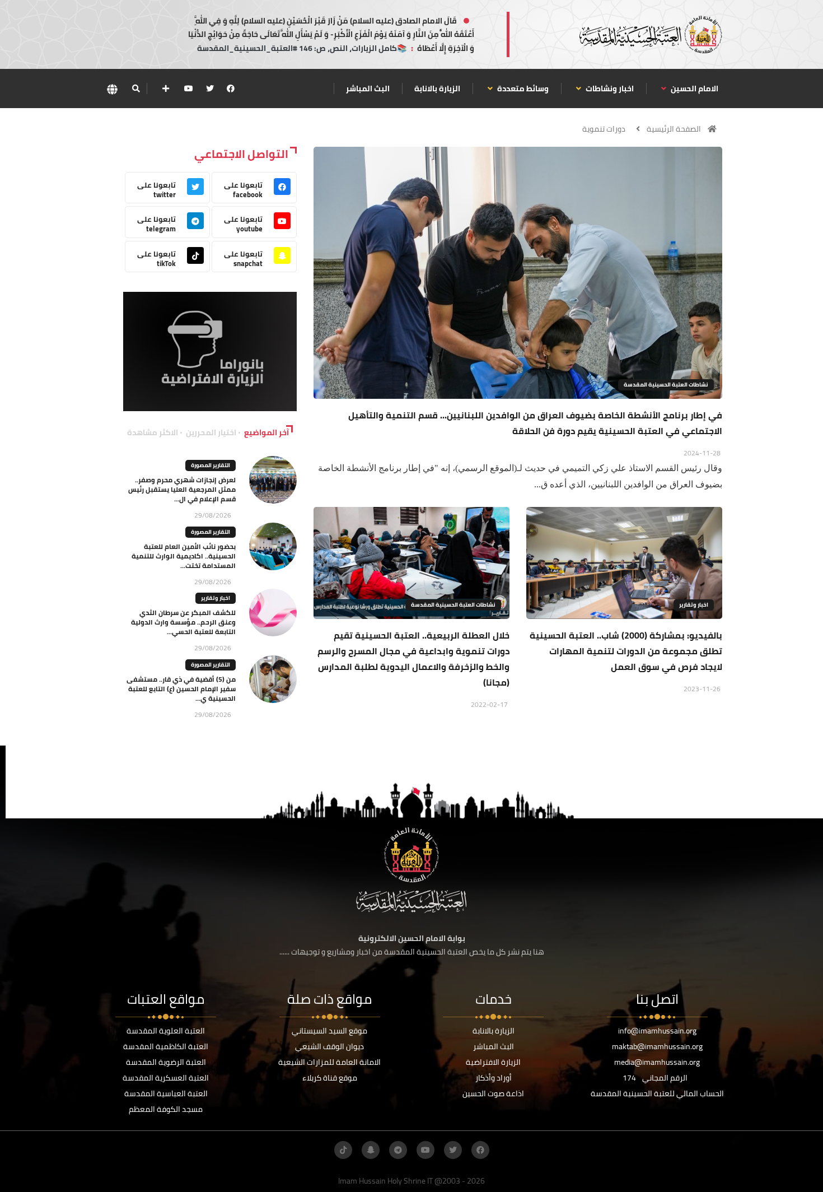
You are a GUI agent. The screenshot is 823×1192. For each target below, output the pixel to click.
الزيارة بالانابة (437, 88)
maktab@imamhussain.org (657, 1046)
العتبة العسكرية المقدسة (166, 1077)
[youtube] (189, 88)
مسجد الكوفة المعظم (166, 1109)
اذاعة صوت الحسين (493, 1093)
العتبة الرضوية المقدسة (166, 1062)
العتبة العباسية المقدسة (166, 1093)
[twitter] (209, 88)
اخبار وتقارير (693, 604)
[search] (136, 88)
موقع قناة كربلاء (329, 1077)
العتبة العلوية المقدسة (166, 1030)
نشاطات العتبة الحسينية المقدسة (666, 384)
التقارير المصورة (210, 465)
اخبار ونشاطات (609, 88)
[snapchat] (371, 1150)
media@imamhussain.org (657, 1062)
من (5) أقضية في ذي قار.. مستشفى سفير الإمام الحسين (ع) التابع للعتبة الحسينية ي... (181, 689)
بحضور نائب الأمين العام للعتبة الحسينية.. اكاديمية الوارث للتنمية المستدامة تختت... (184, 556)
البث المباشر (368, 88)
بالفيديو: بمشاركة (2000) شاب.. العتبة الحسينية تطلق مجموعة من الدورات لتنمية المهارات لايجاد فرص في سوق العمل (626, 651)
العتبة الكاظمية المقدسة (165, 1046)
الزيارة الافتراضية (493, 1062)
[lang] (112, 89)
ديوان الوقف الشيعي (329, 1046)
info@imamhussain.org (657, 1030)
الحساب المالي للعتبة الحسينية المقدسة (657, 1093)
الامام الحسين (693, 88)
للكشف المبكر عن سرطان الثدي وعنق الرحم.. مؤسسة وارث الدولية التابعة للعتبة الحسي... (183, 622)
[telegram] (398, 1150)
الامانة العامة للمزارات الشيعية (329, 1062)
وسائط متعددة (522, 88)
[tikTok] (343, 1150)
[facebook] (230, 88)
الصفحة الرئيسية (674, 129)
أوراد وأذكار (493, 1077)
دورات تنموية (603, 129)
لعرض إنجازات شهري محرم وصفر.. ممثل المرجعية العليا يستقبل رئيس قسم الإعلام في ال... (182, 489)
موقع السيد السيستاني (329, 1030)
